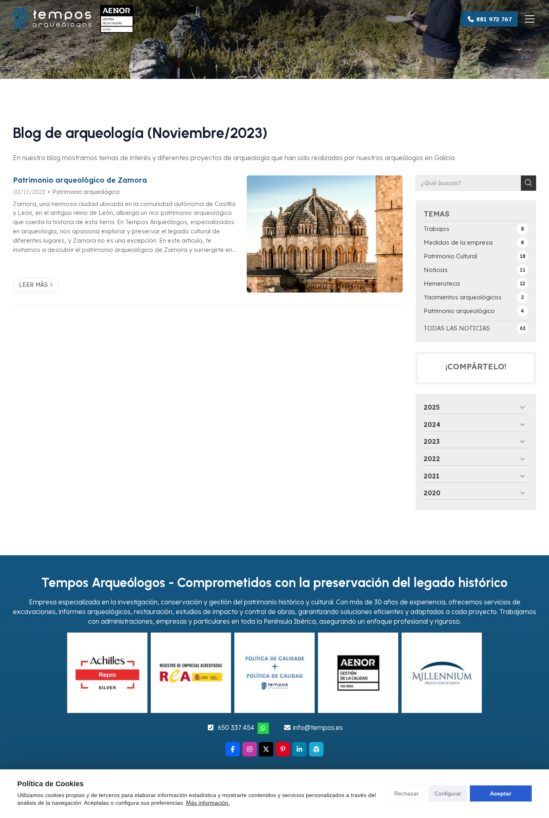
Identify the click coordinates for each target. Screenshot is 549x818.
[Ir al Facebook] (232, 749)
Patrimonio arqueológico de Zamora (80, 179)
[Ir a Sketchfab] (316, 749)
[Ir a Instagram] (249, 749)
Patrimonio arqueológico (85, 192)
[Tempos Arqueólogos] (73, 19)
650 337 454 (236, 727)
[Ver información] (274, 673)
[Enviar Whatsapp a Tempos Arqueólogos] (263, 728)
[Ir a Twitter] (266, 749)
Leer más (33, 284)
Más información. (208, 802)
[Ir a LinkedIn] (299, 749)
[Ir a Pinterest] (283, 749)
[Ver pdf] (107, 673)
